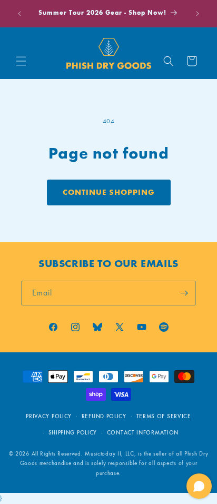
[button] (21, 61)
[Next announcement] (197, 13)
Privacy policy (49, 416)
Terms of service (163, 416)
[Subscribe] (183, 293)
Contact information (143, 432)
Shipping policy (72, 432)
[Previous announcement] (19, 13)
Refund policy (104, 416)
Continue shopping (109, 192)
